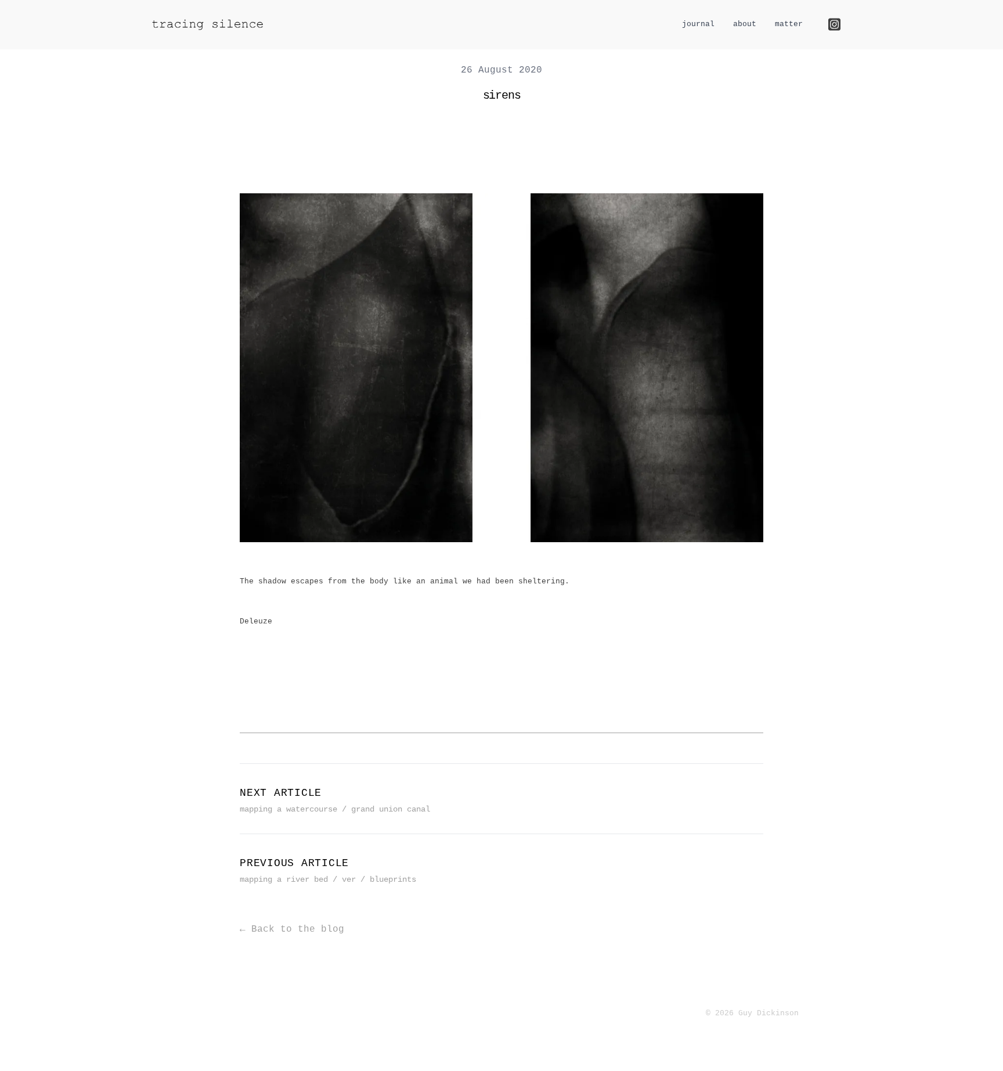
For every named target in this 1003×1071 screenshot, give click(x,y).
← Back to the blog (292, 929)
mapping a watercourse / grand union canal (335, 809)
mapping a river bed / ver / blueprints (328, 879)
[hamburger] (286, 24)
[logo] (208, 24)
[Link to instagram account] (834, 24)
